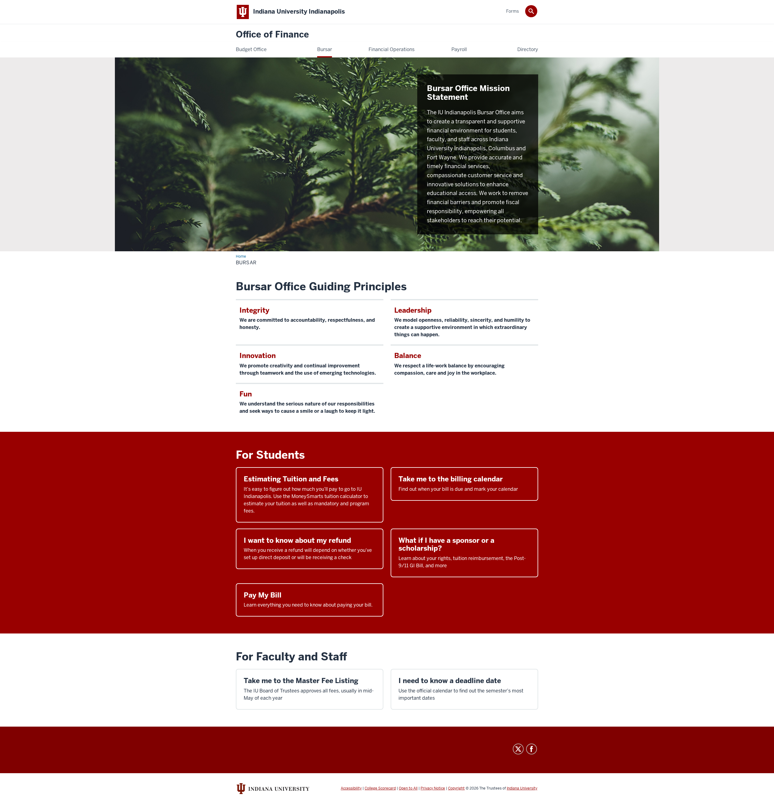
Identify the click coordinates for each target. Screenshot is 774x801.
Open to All (408, 788)
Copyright (456, 788)
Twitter (518, 749)
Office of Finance (272, 35)
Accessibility (351, 788)
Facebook (531, 749)
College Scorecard (380, 788)
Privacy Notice (433, 788)
